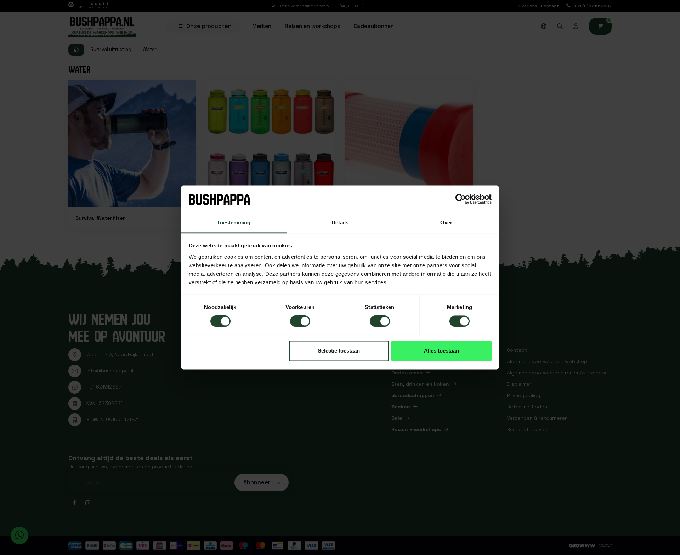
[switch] (300, 321)
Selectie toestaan (339, 351)
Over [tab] (446, 222)
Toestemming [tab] (233, 222)
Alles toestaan (441, 351)
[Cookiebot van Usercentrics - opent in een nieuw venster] (461, 199)
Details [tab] (340, 222)
